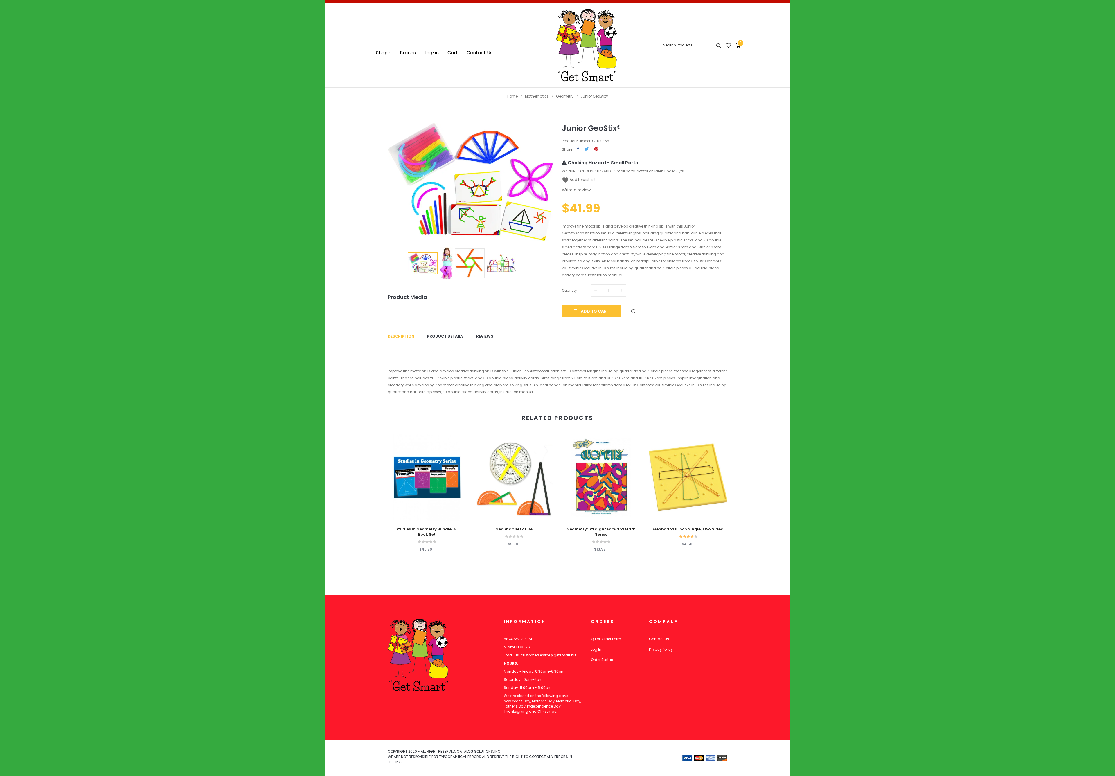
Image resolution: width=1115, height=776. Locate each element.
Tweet (587, 149)
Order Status (602, 659)
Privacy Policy (661, 649)
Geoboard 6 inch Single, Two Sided (688, 529)
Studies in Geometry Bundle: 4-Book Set (426, 532)
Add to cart (594, 311)
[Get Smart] (586, 45)
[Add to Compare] (633, 311)
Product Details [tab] (445, 336)
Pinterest (596, 149)
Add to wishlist (579, 179)
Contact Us (659, 638)
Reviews (484, 336)
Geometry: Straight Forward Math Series (601, 532)
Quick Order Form (606, 638)
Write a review (576, 190)
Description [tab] (401, 336)
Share (578, 149)
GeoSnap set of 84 (514, 529)
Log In (596, 649)
